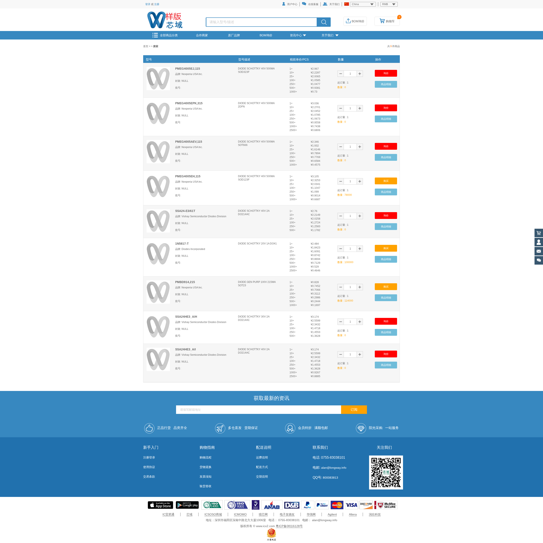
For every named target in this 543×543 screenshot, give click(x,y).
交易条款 (149, 476)
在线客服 (313, 4)
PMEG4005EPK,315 (189, 103)
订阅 (354, 409)
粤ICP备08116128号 (289, 526)
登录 (147, 4)
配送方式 (262, 467)
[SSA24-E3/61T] (158, 220)
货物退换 (205, 467)
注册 (156, 4)
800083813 (330, 477)
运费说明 (262, 457)
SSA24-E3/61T (185, 211)
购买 (386, 180)
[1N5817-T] (158, 253)
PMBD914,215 (185, 282)
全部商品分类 (169, 35)
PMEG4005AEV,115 (188, 141)
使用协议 (149, 467)
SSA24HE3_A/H (186, 316)
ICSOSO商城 (213, 514)
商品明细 (386, 84)
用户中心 (292, 4)
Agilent (332, 514)
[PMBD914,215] (158, 291)
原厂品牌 (234, 35)
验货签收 (205, 486)
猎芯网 (263, 514)
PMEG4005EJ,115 (187, 68)
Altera (353, 514)
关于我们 (334, 4)
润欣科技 (375, 514)
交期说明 (262, 476)
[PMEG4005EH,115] (158, 186)
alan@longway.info (333, 467)
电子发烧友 (287, 514)
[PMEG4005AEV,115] (158, 151)
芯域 (189, 514)
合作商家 (202, 35)
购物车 (390, 21)
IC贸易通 (168, 514)
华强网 (311, 514)
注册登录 (149, 457)
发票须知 (205, 476)
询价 (386, 73)
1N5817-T (182, 243)
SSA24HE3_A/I (185, 349)
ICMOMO (240, 514)
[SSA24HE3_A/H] (158, 326)
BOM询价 (358, 21)
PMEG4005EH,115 (187, 176)
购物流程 (205, 457)
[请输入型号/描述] (324, 22)
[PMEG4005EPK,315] (158, 112)
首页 (146, 46)
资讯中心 (296, 35)
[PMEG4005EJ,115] (158, 78)
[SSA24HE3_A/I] (158, 359)
